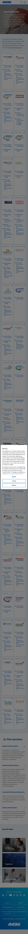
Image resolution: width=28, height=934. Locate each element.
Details (14, 476)
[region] (14, 467)
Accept (14, 481)
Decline (14, 485)
